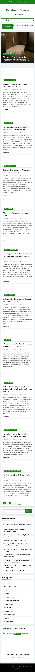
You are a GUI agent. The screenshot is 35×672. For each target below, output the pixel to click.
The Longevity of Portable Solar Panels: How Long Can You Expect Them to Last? (17, 256)
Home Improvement (9, 80)
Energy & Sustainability (11, 249)
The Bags (6, 618)
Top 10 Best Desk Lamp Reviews (17, 655)
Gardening (7, 339)
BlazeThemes (17, 668)
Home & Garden (9, 53)
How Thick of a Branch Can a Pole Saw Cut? (15, 571)
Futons (5, 590)
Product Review (17, 10)
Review (6, 89)
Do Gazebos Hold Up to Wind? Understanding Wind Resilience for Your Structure (17, 389)
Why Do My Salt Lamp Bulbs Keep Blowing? (15, 2)
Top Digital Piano (8, 621)
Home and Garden (9, 294)
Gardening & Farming (10, 430)
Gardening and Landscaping (12, 470)
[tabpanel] (17, 645)
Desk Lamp (6, 583)
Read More (6, 109)
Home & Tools (7, 607)
